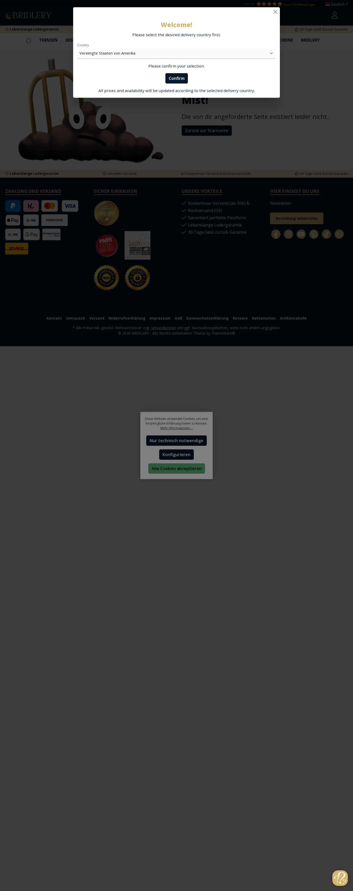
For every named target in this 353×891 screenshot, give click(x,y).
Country (83, 45)
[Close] (275, 12)
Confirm (177, 78)
